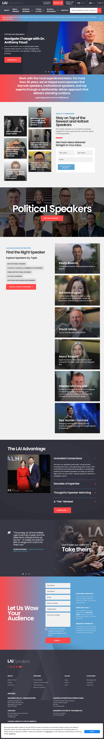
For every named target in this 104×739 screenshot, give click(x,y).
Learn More (40, 97)
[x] (11, 667)
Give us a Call (82, 607)
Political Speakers (14, 276)
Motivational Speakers (16, 264)
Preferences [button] (12, 734)
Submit (57, 640)
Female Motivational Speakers (19, 272)
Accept (92, 731)
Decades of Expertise (66, 483)
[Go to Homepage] (13, 3)
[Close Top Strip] (101, 18)
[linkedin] (14, 667)
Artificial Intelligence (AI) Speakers (21, 280)
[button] (100, 3)
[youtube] (20, 667)
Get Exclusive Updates (65, 167)
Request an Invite (84, 623)
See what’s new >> (8, 19)
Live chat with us (84, 593)
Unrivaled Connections (68, 458)
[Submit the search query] (99, 10)
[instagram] (17, 667)
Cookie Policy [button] (48, 731)
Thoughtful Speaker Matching (72, 492)
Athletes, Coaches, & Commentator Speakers (24, 268)
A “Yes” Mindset (63, 501)
